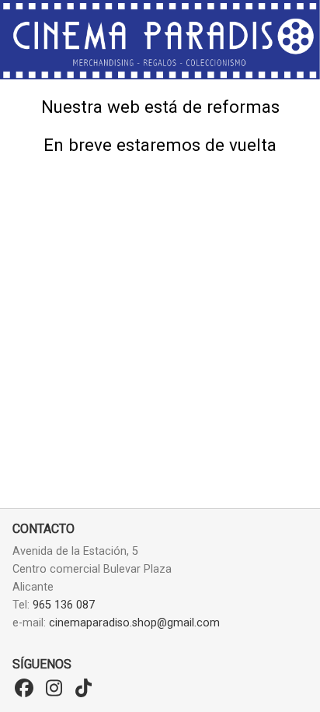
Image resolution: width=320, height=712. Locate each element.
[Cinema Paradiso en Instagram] (53, 689)
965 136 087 (64, 605)
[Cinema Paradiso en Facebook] (24, 689)
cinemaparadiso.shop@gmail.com (134, 623)
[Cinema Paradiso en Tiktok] (83, 689)
